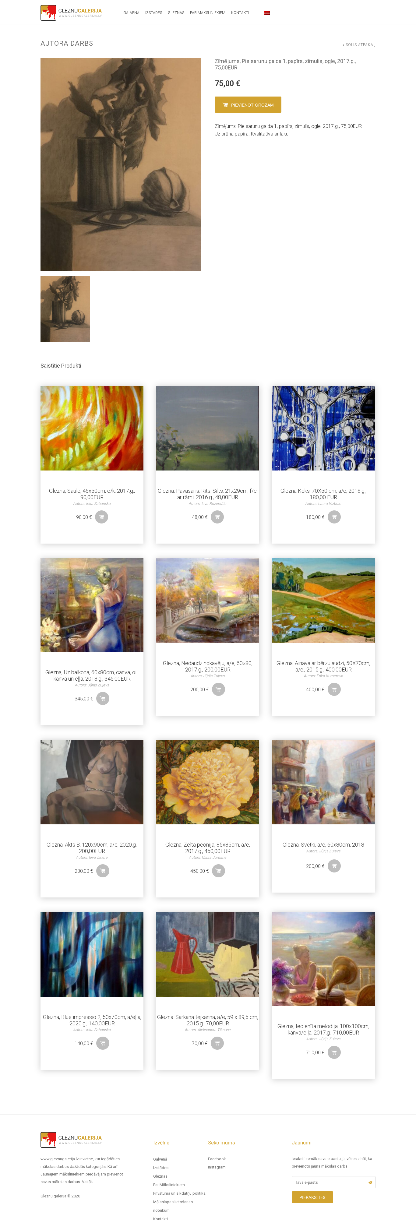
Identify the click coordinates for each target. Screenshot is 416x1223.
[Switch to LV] (267, 13)
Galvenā (131, 13)
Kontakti (240, 13)
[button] (101, 516)
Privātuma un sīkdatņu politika (179, 1193)
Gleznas (176, 13)
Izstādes (153, 13)
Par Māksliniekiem (207, 13)
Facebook (217, 1159)
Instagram (217, 1167)
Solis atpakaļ (360, 45)
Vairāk (87, 1181)
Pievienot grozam (252, 105)
